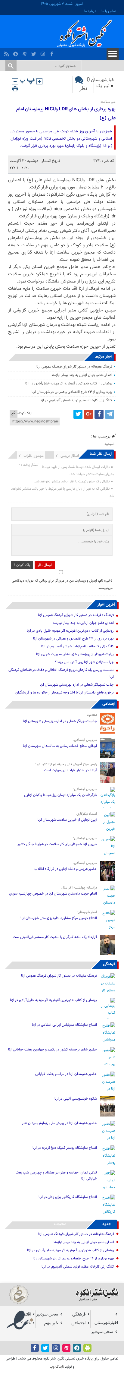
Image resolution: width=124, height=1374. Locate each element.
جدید (106, 1224)
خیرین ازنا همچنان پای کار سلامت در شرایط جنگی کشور (57, 844)
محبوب (60, 1224)
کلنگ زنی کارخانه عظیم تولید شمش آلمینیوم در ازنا (76, 400)
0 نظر (84, 84)
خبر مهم (51, 1323)
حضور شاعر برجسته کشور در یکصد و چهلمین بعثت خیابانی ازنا (52, 1049)
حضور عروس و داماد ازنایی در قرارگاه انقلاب (65, 869)
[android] (87, 1348)
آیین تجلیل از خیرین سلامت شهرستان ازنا (67, 820)
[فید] (7, 52)
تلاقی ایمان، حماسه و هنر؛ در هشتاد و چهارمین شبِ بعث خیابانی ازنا (56, 1175)
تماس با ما (108, 11)
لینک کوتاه (25, 413)
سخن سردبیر (47, 1314)
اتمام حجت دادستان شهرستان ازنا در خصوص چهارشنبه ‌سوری (53, 893)
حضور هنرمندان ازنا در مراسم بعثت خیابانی (65, 1074)
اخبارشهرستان (103, 80)
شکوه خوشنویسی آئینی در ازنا (75, 1098)
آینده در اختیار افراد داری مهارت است (70, 770)
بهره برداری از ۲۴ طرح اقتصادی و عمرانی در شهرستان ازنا (72, 392)
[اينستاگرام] (43, 52)
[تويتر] (34, 52)
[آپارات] (25, 52)
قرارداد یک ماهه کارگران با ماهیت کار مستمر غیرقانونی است (55, 937)
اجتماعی (108, 704)
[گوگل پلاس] (88, 414)
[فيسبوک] (52, 52)
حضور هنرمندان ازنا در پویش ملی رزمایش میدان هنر (59, 1123)
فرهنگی (109, 964)
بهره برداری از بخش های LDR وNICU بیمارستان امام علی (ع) (65, 114)
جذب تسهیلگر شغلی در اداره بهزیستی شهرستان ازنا (77, 684)
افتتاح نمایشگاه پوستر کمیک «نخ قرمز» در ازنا (65, 1148)
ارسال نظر (45, 565)
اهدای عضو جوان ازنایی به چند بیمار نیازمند (81, 375)
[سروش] (16, 52)
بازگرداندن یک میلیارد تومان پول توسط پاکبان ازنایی (60, 795)
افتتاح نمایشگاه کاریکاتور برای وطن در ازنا (68, 1197)
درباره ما (90, 11)
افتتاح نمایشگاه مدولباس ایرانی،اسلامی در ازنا (64, 1025)
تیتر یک (103, 86)
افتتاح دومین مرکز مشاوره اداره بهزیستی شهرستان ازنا (58, 918)
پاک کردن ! (22, 565)
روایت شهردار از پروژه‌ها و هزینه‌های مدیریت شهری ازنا (74, 654)
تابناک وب (57, 1366)
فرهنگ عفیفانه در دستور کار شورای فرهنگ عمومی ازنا (74, 366)
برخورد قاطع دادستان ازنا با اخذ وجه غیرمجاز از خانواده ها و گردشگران (64, 692)
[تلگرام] (109, 414)
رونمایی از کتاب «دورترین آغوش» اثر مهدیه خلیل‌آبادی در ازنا (68, 383)
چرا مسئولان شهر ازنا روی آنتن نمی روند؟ (84, 662)
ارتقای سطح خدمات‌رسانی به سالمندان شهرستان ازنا (60, 746)
